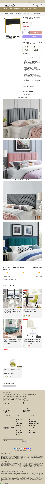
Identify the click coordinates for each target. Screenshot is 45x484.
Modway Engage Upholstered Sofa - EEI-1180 (12, 342)
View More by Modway (7, 381)
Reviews (5, 412)
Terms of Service (6, 410)
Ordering (25, 403)
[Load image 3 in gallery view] (14, 37)
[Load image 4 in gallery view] (18, 37)
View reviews (37, 43)
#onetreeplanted (32, 394)
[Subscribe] (21, 440)
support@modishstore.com (10, 399)
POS (21, 450)
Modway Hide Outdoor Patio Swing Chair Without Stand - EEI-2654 (12, 371)
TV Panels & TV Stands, (30, 457)
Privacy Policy (6, 411)
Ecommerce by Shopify (27, 450)
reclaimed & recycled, (5, 457)
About (4, 402)
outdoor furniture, (31, 456)
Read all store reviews (37, 267)
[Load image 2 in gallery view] (10, 37)
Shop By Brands (26, 409)
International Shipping (28, 405)
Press (4, 404)
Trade (36, 4)
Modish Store (19, 450)
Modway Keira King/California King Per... (22, 179)
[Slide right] (21, 37)
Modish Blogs (26, 411)
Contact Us (36, 6)
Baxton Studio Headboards (9, 385)
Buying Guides (26, 410)
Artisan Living (6, 409)
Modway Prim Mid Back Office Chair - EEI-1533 (32, 342)
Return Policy (26, 406)
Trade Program (6, 408)
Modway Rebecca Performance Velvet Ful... (22, 138)
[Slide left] (4, 37)
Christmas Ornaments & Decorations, (17, 457)
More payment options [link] (26, 39)
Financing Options (27, 408)
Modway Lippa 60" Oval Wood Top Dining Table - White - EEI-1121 (12, 312)
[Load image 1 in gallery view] (7, 37)
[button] (3, 5)
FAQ (24, 402)
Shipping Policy (26, 404)
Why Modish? (6, 403)
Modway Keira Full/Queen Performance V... (22, 261)
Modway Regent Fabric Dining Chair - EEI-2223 (32, 312)
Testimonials (5, 405)
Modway (24, 18)
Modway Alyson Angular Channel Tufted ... (22, 220)
